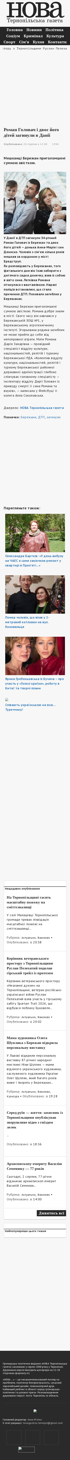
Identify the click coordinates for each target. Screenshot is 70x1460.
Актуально (28, 937)
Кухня (38, 41)
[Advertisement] (35, 86)
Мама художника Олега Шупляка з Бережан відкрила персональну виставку (32, 1043)
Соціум (13, 35)
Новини (34, 29)
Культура (55, 35)
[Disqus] (35, 1292)
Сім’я (24, 41)
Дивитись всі (51, 1213)
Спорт (9, 41)
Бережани (28, 417)
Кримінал (33, 35)
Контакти (57, 41)
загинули (54, 417)
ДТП (41, 417)
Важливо (44, 937)
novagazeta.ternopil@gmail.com (43, 1423)
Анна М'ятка (35, 1419)
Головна (15, 29)
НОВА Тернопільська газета (42, 408)
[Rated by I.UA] (26, 1449)
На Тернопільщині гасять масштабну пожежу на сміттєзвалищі (29, 902)
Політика (54, 29)
